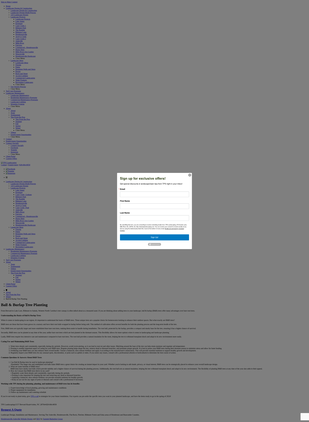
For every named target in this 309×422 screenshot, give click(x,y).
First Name (125, 201)
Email (122, 189)
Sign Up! (154, 237)
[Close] (189, 175)
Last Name (125, 213)
